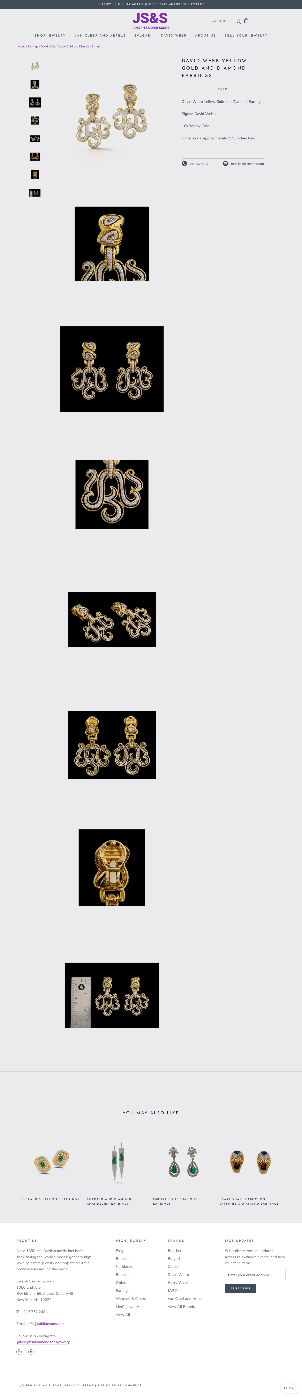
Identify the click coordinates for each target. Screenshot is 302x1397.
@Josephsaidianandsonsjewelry (43, 1342)
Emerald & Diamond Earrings (50, 1199)
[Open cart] (246, 20)
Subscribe (240, 1288)
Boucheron (177, 1250)
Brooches (123, 1274)
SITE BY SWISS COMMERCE (120, 1385)
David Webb (174, 35)
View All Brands (181, 1306)
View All (123, 1314)
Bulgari (174, 1258)
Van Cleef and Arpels (100, 35)
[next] (289, 1164)
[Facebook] (19, 1352)
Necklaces (124, 1266)
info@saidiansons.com (46, 1323)
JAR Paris (175, 1290)
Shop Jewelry (50, 35)
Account (221, 21)
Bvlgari (143, 35)
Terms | (90, 1385)
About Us (205, 35)
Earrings (33, 46)
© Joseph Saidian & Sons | (40, 1385)
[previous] (12, 1164)
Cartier (173, 1266)
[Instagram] (30, 1352)
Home (21, 46)
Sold (223, 89)
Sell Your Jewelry (246, 35)
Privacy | (74, 1385)
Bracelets (123, 1258)
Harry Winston (180, 1282)
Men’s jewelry (127, 1306)
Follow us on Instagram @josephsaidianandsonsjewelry (151, 4)
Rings (120, 1250)
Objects (122, 1282)
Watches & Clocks (131, 1298)
